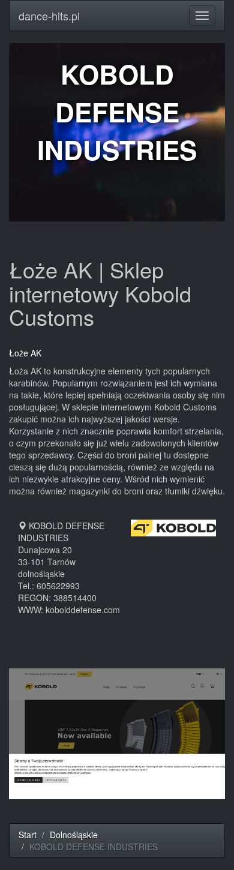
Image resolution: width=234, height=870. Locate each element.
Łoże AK (25, 353)
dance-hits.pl (49, 15)
